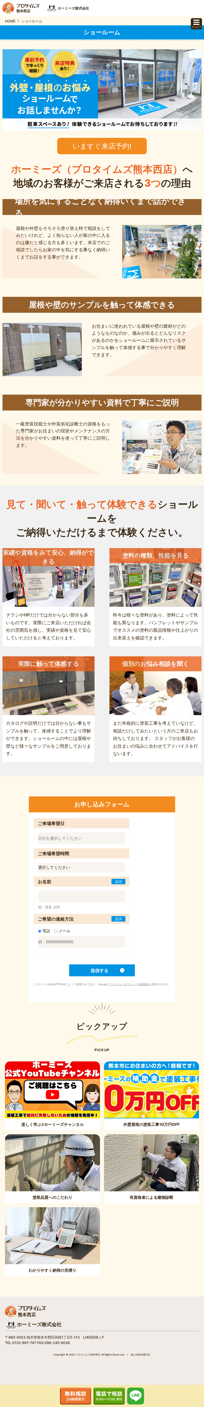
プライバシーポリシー (122, 984)
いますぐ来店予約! (102, 146)
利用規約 (143, 984)
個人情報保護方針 (141, 1354)
